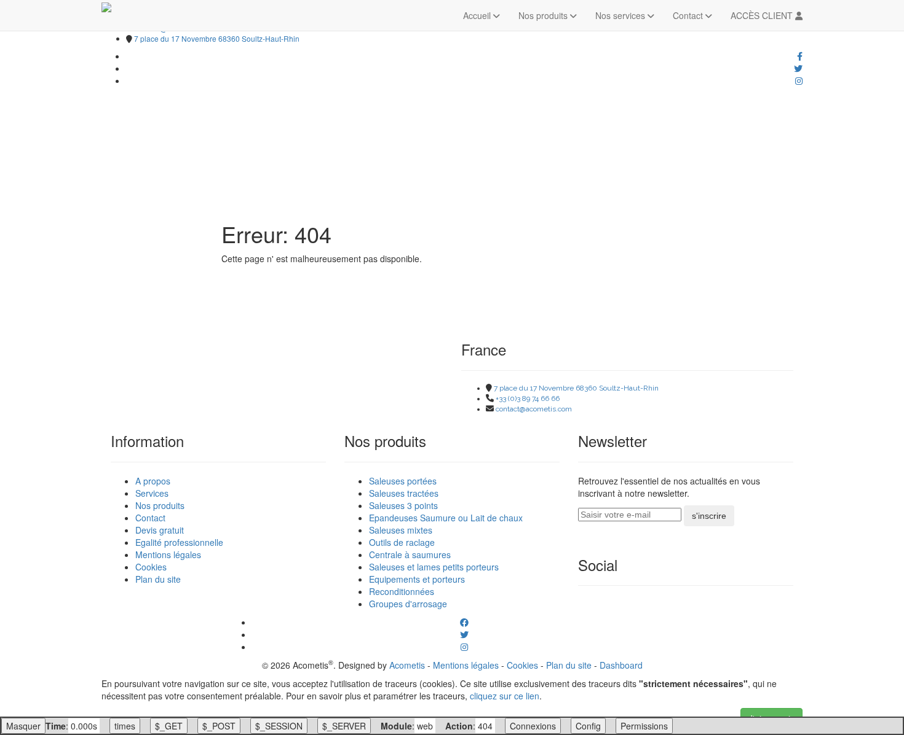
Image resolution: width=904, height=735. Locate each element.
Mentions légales (168, 554)
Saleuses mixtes (400, 530)
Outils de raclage (402, 542)
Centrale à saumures (410, 554)
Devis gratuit (159, 530)
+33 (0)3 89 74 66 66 (528, 398)
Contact (689, 15)
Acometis (407, 665)
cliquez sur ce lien (504, 696)
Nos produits (544, 15)
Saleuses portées (403, 481)
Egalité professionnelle (179, 542)
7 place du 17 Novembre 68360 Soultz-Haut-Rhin (216, 38)
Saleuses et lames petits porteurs (434, 567)
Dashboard (621, 665)
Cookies (151, 567)
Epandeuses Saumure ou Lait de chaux (446, 517)
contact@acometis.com (534, 409)
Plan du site (158, 579)
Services (152, 493)
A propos (152, 481)
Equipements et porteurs (417, 579)
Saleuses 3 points (403, 505)
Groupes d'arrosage (408, 603)
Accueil (478, 15)
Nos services (621, 15)
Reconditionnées (401, 591)
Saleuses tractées (403, 493)
